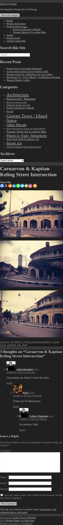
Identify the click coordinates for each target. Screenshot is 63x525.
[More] (35, 186)
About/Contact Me (16, 41)
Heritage (11, 344)
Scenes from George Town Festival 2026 (27, 71)
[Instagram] (30, 186)
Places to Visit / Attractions (26, 135)
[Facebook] (2, 186)
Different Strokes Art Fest (18, 105)
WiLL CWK (22, 342)
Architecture (17, 94)
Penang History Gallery (18, 80)
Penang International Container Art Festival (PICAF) (25, 129)
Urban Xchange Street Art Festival (23, 147)
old (19, 344)
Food (9, 111)
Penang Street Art (15, 26)
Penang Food (13, 38)
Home (9, 20)
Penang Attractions (16, 23)
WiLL (26, 392)
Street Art (14, 143)
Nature (9, 35)
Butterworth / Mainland (21, 99)
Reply (9, 383)
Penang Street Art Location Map (29, 32)
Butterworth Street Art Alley (16, 102)
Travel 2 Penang (8, 4)
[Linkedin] (14, 186)
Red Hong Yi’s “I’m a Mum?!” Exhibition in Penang (33, 77)
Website (4, 489)
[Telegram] (22, 186)
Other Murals (16, 125)
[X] (6, 186)
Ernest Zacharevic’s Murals (27, 29)
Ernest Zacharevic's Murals (20, 108)
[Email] (26, 186)
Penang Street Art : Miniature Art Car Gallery (29, 74)
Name (4, 477)
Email (4, 483)
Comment (6, 450)
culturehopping (24, 369)
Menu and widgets (9, 15)
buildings (46, 342)
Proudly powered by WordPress (16, 523)
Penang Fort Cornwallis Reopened (24, 68)
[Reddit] (10, 186)
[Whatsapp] (18, 186)
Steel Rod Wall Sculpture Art (22, 139)
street (24, 344)
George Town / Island (26, 115)
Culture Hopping (38, 416)
